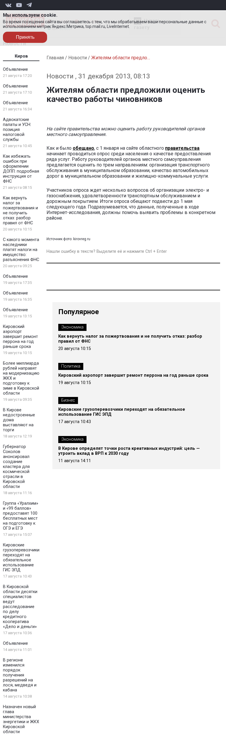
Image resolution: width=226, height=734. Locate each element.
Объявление (15, 69)
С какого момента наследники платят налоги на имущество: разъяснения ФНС (21, 249)
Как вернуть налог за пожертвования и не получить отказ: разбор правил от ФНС (20, 210)
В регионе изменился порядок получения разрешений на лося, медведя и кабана (19, 675)
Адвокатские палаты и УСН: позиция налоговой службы (17, 129)
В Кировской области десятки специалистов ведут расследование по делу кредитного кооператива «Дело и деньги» (20, 606)
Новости (77, 57)
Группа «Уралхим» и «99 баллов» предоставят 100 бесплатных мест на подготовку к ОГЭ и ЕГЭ (20, 516)
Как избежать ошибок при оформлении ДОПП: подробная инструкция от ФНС (21, 169)
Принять (25, 37)
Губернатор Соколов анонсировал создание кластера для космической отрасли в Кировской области (16, 466)
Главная (55, 57)
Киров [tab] (21, 56)
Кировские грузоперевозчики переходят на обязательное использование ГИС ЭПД (21, 558)
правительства (182, 148)
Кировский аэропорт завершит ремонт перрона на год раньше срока (20, 336)
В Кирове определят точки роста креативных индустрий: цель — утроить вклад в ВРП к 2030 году (129, 451)
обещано (83, 148)
